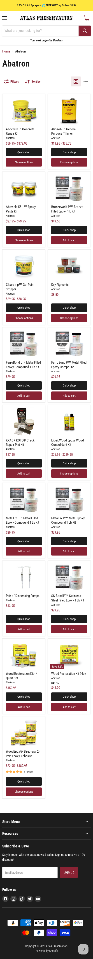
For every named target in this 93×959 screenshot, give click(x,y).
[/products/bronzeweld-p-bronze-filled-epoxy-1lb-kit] (69, 188)
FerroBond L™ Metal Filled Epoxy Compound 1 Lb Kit (23, 364)
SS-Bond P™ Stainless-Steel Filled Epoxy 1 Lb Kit (67, 598)
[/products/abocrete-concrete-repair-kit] (24, 110)
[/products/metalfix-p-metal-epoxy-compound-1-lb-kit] (69, 499)
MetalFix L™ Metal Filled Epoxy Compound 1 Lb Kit (22, 520)
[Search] (85, 31)
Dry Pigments (60, 285)
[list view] (86, 81)
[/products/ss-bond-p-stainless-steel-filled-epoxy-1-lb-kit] (69, 577)
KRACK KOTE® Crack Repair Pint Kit (20, 442)
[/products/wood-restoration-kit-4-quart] (24, 655)
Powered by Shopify (46, 950)
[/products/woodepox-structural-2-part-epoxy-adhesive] (24, 733)
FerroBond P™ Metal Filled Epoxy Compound (68, 364)
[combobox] (40, 31)
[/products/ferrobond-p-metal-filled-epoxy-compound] (69, 344)
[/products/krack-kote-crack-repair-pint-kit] (24, 422)
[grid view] (76, 81)
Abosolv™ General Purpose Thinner (63, 131)
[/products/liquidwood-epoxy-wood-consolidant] (69, 422)
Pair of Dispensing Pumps (23, 596)
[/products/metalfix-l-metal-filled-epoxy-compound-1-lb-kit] (24, 499)
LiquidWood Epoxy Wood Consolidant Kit (67, 442)
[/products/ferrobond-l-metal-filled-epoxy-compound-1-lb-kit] (24, 344)
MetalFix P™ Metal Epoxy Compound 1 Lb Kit (68, 520)
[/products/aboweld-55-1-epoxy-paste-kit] (24, 188)
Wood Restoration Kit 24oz (68, 674)
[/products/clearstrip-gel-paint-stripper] (24, 266)
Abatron (10, 138)
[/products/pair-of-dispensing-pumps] (24, 577)
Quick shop (23, 152)
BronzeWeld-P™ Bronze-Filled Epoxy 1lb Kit (67, 209)
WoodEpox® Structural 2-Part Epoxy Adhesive (23, 753)
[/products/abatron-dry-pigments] (69, 266)
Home (6, 51)
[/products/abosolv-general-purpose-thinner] (69, 110)
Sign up (68, 872)
